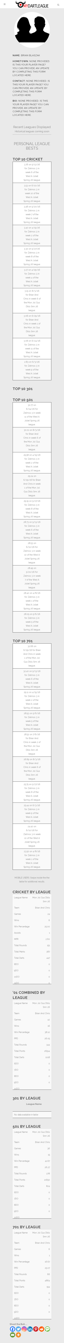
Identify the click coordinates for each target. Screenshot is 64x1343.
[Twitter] (18, 1329)
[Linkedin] (30, 1329)
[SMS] (47, 1329)
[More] (18, 1334)
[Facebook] (12, 1329)
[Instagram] (24, 1329)
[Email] (12, 1334)
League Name (34, 1104)
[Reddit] (41, 1329)
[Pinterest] (35, 1329)
